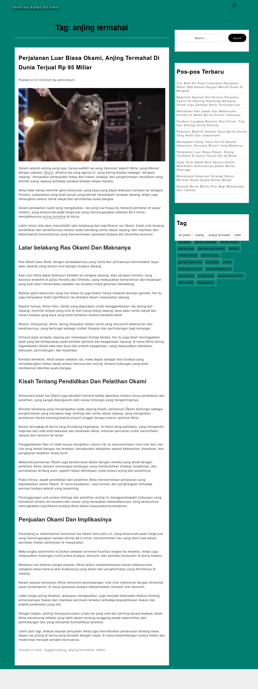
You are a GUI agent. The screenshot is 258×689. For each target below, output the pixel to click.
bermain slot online (211, 248)
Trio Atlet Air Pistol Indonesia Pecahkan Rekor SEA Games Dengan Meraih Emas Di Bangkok (210, 87)
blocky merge (188, 255)
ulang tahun (206, 282)
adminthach (66, 80)
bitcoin (234, 248)
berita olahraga (205, 242)
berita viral (186, 248)
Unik (38, 650)
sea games (186, 276)
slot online (186, 282)
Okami (48, 172)
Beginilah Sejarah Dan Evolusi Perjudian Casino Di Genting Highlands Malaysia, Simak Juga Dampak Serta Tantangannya (208, 101)
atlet (238, 235)
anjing (61, 650)
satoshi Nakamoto (218, 269)
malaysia (212, 262)
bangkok (184, 242)
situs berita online (230, 276)
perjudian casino (190, 269)
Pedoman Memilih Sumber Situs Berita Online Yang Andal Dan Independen (212, 133)
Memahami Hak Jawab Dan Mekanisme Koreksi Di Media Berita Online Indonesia (209, 113)
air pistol (185, 235)
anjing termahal (54, 216)
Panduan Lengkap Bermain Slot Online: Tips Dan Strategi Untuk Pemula (211, 123)
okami (101, 650)
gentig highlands (190, 262)
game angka (210, 255)
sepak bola (206, 276)
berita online (229, 242)
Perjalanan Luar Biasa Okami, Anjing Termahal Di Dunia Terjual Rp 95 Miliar (207, 154)
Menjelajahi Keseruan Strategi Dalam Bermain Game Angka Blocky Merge (205, 178)
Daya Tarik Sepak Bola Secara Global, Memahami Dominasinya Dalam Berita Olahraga (206, 166)
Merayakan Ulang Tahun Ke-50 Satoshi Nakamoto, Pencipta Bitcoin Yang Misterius (210, 143)
